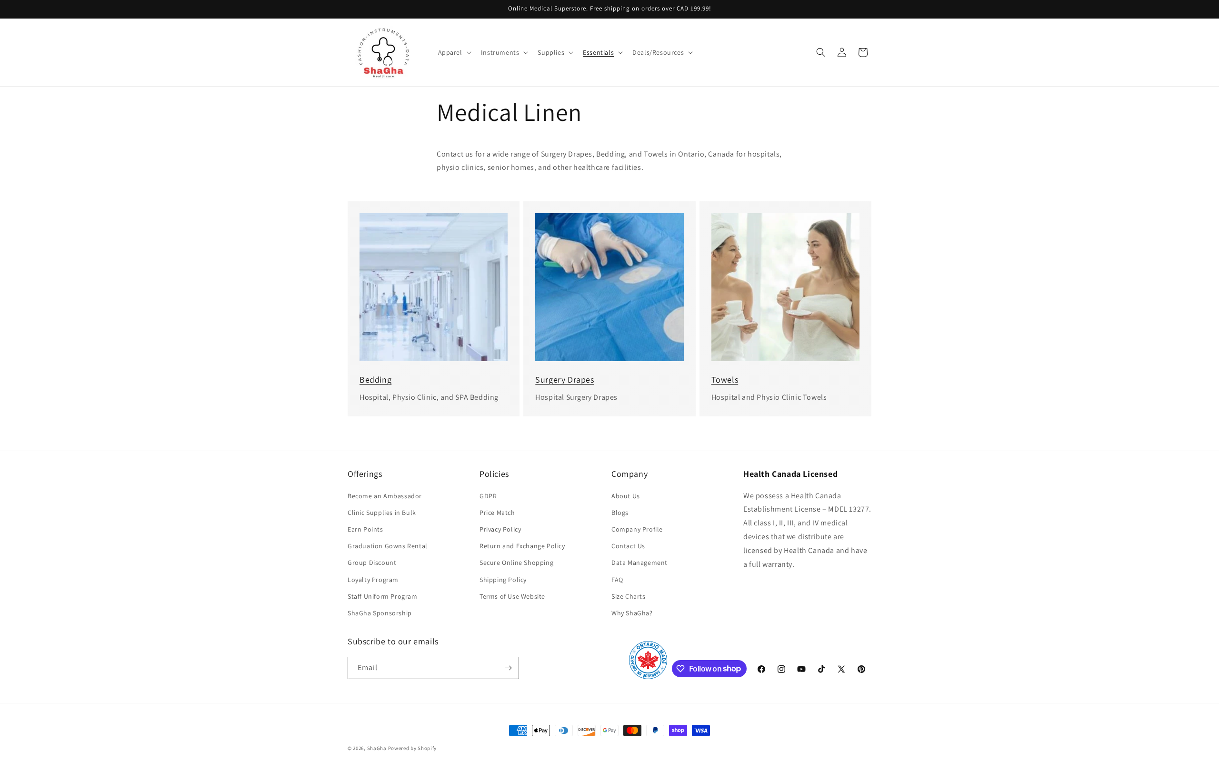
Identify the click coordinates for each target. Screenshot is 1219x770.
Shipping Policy (503, 579)
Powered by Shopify (412, 748)
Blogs (620, 512)
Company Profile (637, 529)
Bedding (375, 379)
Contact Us (628, 546)
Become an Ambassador (385, 496)
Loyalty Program (373, 579)
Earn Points (365, 529)
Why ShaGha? (632, 613)
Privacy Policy (500, 529)
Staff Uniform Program (383, 596)
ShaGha (377, 748)
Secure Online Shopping (516, 562)
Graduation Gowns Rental (388, 546)
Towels (725, 379)
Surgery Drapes (564, 379)
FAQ (617, 579)
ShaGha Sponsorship (380, 613)
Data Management (639, 562)
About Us (625, 496)
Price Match (497, 512)
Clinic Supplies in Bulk (382, 512)
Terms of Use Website (512, 596)
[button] (453, 52)
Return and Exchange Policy (522, 546)
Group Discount (372, 562)
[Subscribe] (508, 668)
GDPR (488, 496)
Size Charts (628, 596)
